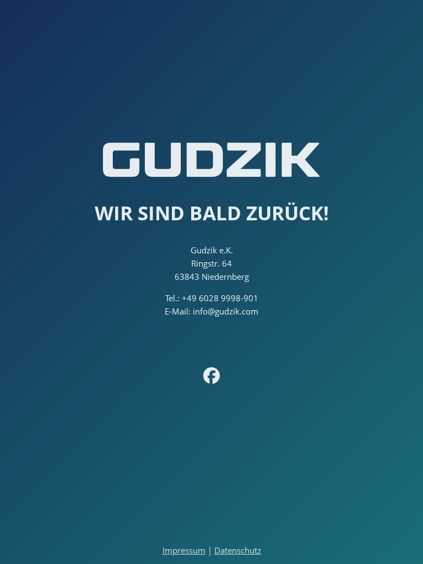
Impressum (183, 550)
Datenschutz (237, 550)
